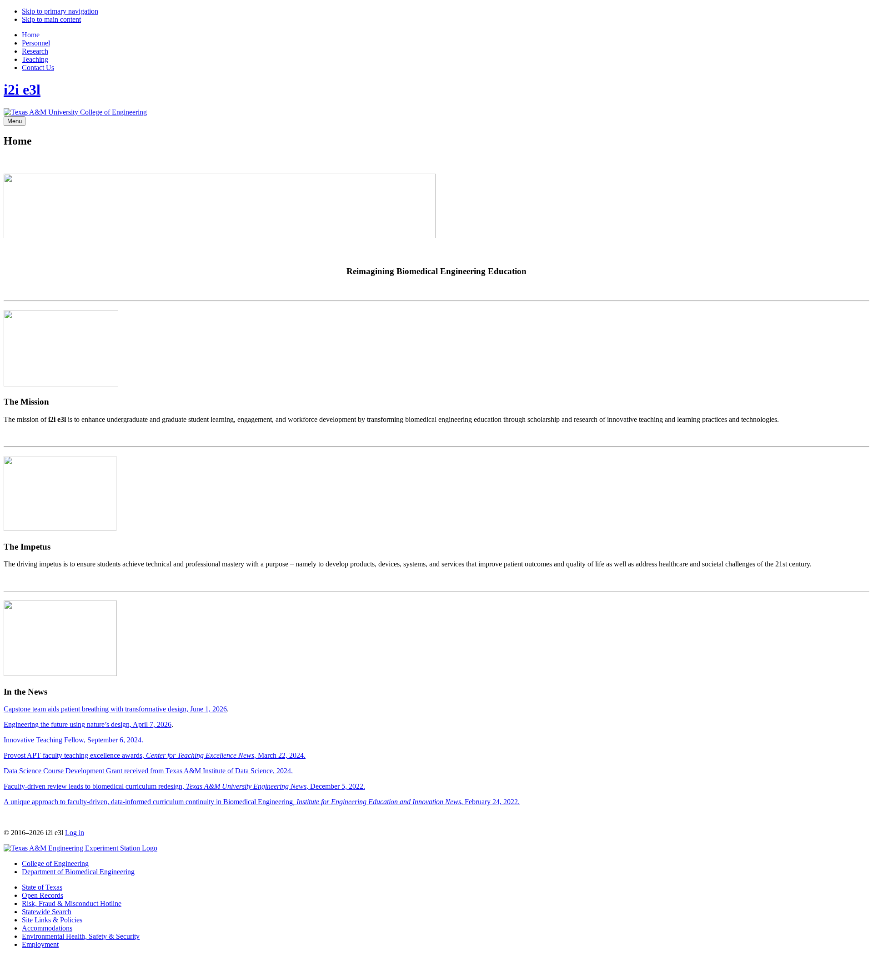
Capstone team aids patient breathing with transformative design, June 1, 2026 (115, 709)
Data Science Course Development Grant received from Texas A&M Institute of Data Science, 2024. (148, 771)
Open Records (42, 895)
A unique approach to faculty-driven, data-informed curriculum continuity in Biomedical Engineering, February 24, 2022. (262, 802)
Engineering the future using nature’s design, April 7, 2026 (87, 724)
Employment (40, 944)
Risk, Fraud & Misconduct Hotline (71, 903)
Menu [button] (14, 121)
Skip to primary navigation (60, 11)
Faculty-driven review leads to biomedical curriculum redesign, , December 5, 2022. (184, 786)
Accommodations (47, 928)
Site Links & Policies (52, 920)
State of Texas (42, 887)
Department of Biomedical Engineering (78, 872)
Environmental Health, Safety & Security (81, 936)
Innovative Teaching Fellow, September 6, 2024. (73, 740)
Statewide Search (46, 912)
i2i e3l (22, 89)
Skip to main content (51, 19)
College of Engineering (55, 863)
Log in (74, 832)
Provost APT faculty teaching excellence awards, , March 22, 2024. (155, 755)
